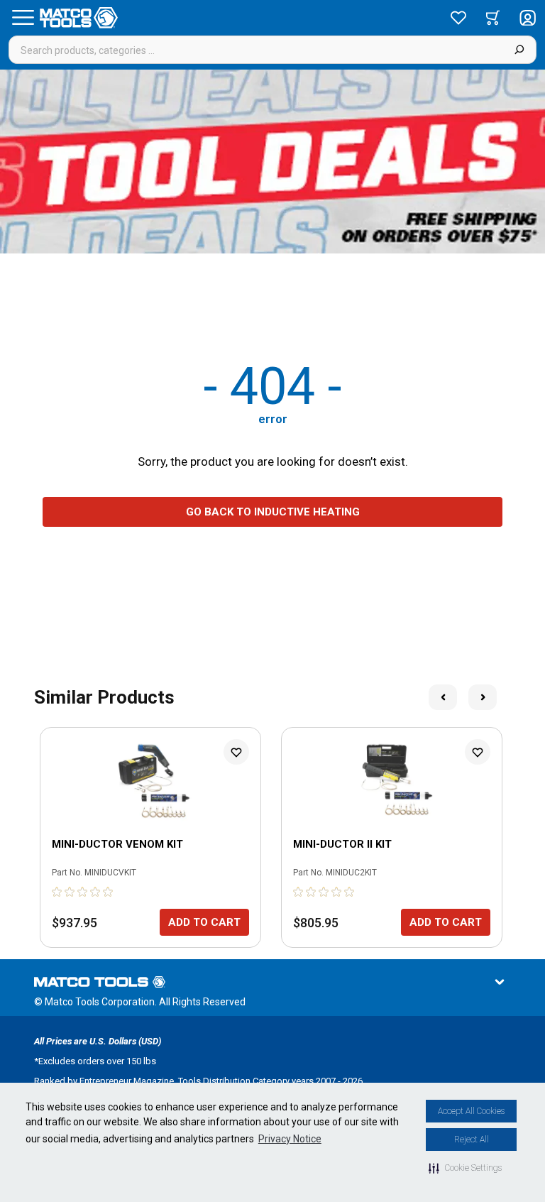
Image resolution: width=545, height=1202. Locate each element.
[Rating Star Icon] (57, 891)
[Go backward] (443, 697)
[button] (465, 1168)
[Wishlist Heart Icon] (236, 752)
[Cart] (493, 17)
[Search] (519, 49)
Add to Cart (204, 922)
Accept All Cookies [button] (471, 1111)
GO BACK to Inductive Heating (273, 512)
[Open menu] (23, 18)
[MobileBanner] (272, 161)
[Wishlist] (458, 17)
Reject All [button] (471, 1139)
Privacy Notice (289, 1138)
